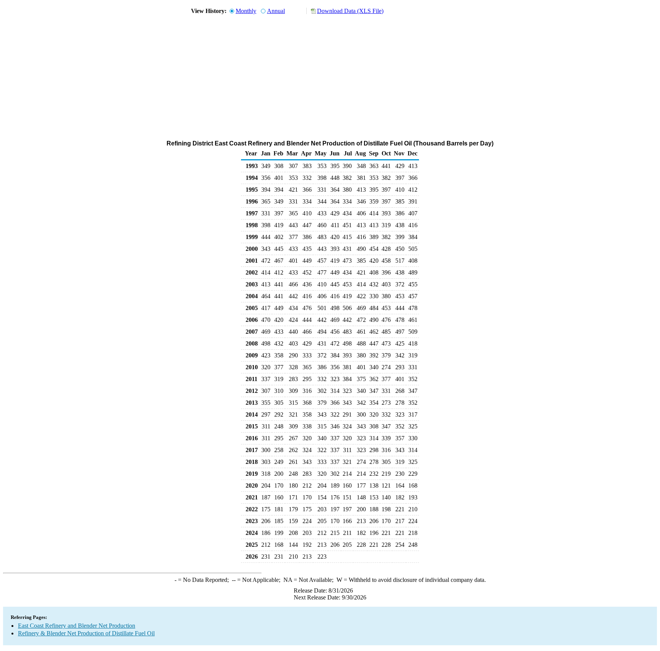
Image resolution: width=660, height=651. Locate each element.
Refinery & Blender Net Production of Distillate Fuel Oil (86, 633)
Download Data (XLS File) (350, 11)
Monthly (246, 11)
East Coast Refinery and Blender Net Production (76, 625)
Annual (276, 11)
